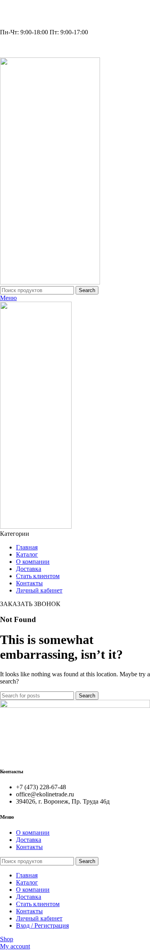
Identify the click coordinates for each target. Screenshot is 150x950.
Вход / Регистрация (42, 925)
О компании (33, 832)
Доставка (28, 839)
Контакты (29, 846)
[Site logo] (50, 282)
